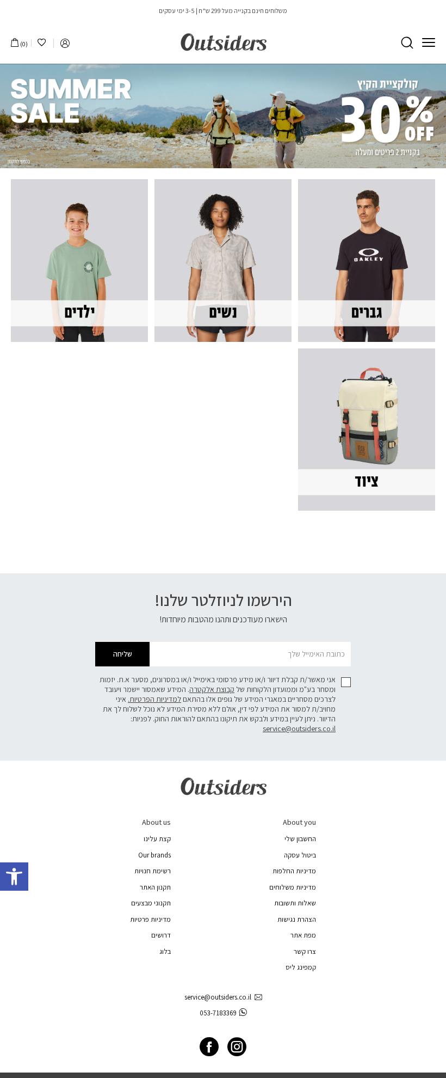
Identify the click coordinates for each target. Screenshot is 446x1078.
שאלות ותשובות (295, 903)
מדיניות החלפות (294, 870)
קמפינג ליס (301, 967)
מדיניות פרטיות (150, 919)
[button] (14, 876)
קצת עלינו (157, 838)
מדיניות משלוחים (292, 887)
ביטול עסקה (300, 855)
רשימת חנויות (152, 870)
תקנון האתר (155, 887)
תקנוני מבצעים (151, 903)
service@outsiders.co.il (299, 728)
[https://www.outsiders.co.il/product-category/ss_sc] (223, 116)
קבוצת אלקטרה (211, 689)
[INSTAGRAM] (236, 1046)
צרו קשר (305, 951)
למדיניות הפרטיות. (154, 699)
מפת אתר (303, 935)
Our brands (154, 855)
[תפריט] (428, 42)
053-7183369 (218, 1013)
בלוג (165, 951)
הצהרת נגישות (296, 919)
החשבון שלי (300, 838)
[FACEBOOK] (209, 1046)
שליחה (122, 654)
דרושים (161, 935)
